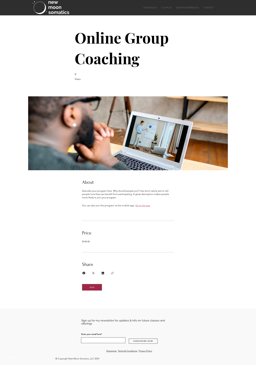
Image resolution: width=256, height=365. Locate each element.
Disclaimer (111, 350)
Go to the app (142, 205)
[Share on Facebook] (84, 273)
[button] (150, 8)
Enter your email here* (91, 334)
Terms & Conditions (127, 350)
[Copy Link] (112, 273)
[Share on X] (93, 273)
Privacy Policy (145, 350)
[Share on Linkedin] (103, 273)
